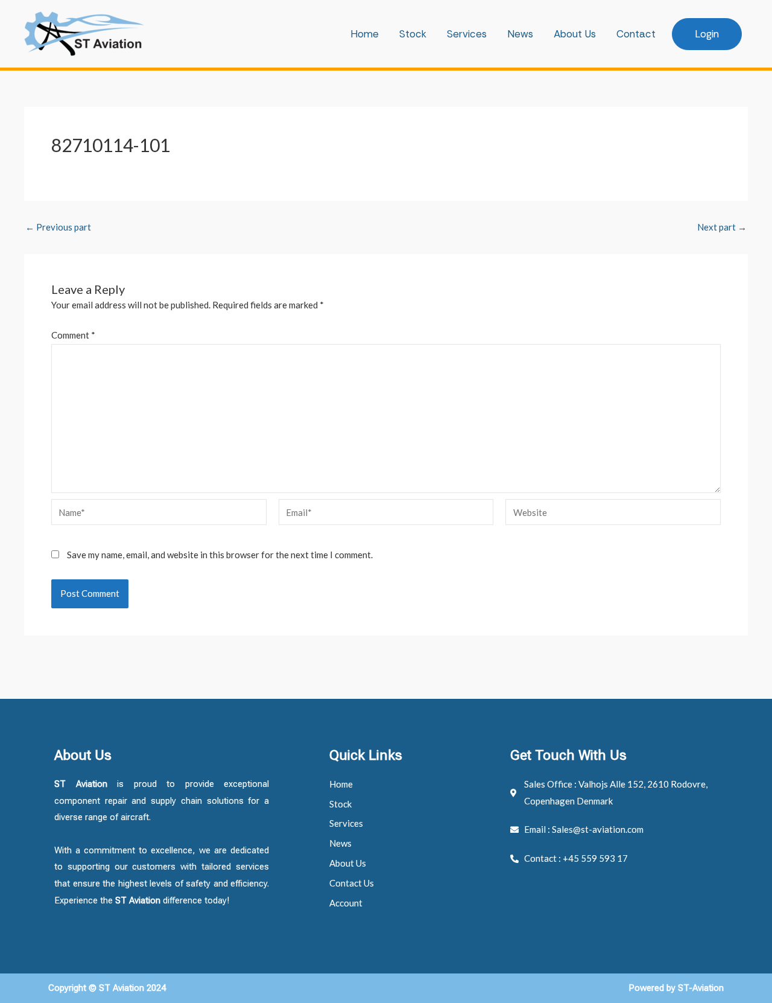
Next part (722, 227)
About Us (575, 33)
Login (707, 33)
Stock (412, 33)
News (520, 33)
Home (364, 33)
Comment (73, 335)
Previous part (58, 227)
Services (467, 33)
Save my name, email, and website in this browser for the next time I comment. (220, 554)
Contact (636, 33)
